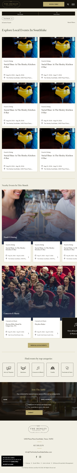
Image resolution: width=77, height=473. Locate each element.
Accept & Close (8, 464)
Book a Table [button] (56, 5)
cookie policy (14, 461)
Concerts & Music (11, 313)
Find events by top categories (38, 358)
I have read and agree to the (39, 404)
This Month (20, 14)
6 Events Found (6, 22)
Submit (30, 412)
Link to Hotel (46, 463)
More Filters (57, 14)
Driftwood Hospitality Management (63, 463)
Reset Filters (71, 22)
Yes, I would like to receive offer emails (38, 407)
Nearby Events (15, 185)
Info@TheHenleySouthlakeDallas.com (38, 452)
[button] (73, 4)
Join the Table (38, 389)
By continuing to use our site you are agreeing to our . (12, 459)
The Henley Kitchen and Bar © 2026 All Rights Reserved (38, 467)
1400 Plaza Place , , (38, 439)
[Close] (11, 18)
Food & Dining (10, 237)
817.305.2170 (38, 445)
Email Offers (36, 463)
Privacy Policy (47, 404)
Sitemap (27, 463)
